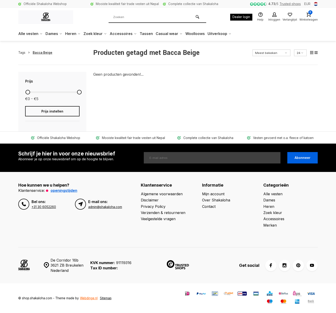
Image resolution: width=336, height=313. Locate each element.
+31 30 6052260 (44, 207)
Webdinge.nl (89, 298)
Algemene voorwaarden (162, 194)
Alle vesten (28, 33)
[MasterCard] (283, 302)
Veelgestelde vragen (158, 219)
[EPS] (297, 294)
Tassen (146, 33)
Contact (209, 206)
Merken (270, 225)
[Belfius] (283, 294)
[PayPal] (201, 294)
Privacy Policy (153, 206)
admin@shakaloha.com (105, 207)
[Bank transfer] (311, 302)
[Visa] (311, 294)
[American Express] (297, 302)
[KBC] (269, 294)
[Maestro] (269, 302)
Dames (51, 33)
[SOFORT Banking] (228, 294)
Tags (21, 52)
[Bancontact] (215, 294)
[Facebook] (271, 265)
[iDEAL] (187, 294)
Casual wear (167, 33)
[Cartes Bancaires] (256, 294)
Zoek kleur (93, 33)
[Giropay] (242, 294)
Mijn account (213, 194)
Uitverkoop (217, 33)
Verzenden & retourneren (163, 212)
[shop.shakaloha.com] (45, 17)
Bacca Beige (42, 52)
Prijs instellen (52, 111)
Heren (70, 33)
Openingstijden (64, 190)
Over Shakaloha (216, 200)
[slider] (27, 92)
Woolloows (195, 33)
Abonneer (302, 158)
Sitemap (106, 298)
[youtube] (312, 265)
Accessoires (121, 33)
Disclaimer (150, 200)
